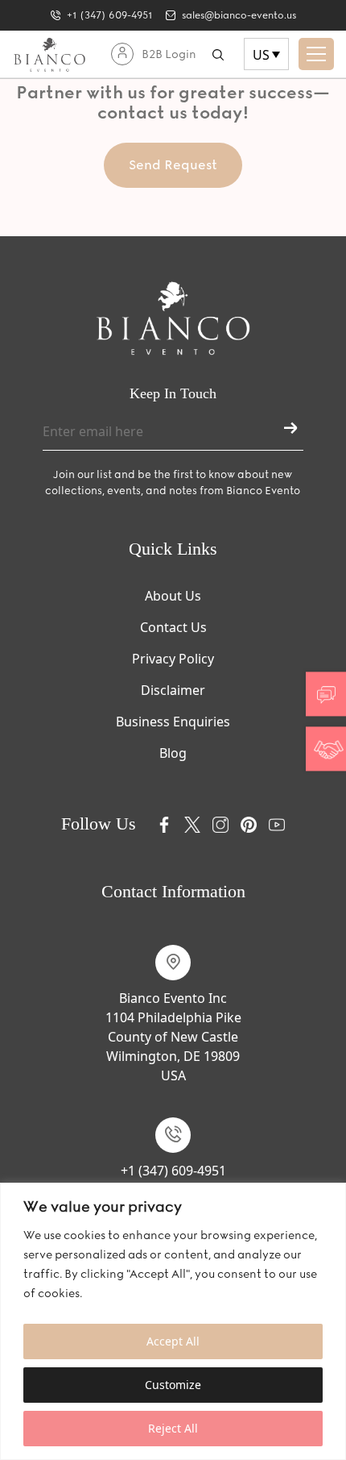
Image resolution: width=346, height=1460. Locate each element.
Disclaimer (173, 690)
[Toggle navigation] (316, 54)
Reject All (173, 1428)
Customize (173, 1384)
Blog (173, 753)
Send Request (173, 165)
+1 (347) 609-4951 (173, 1170)
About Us (173, 596)
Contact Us (173, 627)
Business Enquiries (173, 721)
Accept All (173, 1341)
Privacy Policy (173, 659)
